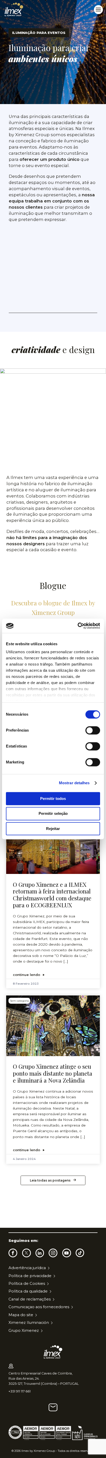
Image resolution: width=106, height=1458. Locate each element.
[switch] (92, 730)
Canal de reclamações (29, 1299)
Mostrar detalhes (74, 783)
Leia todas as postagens (50, 1180)
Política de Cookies (26, 1283)
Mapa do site (20, 1315)
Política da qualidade (28, 1291)
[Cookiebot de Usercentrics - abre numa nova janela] (77, 625)
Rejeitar (53, 828)
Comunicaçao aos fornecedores (38, 1307)
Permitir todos (53, 798)
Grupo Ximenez (23, 1330)
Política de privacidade (29, 1276)
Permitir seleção (53, 813)
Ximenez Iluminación (28, 1322)
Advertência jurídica (27, 1268)
